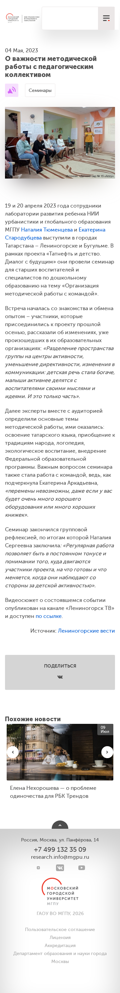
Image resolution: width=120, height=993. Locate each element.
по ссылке (49, 616)
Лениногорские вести (86, 631)
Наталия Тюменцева (47, 230)
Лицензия (60, 937)
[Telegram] (38, 867)
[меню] (106, 18)
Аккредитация (60, 945)
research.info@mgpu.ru (60, 857)
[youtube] (82, 867)
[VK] (60, 867)
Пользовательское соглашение (60, 929)
